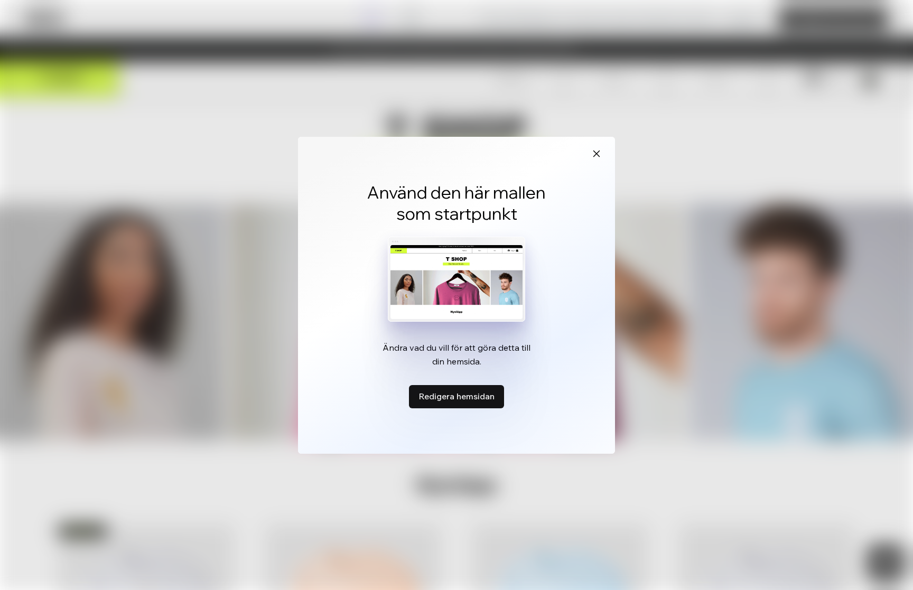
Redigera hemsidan (456, 396)
